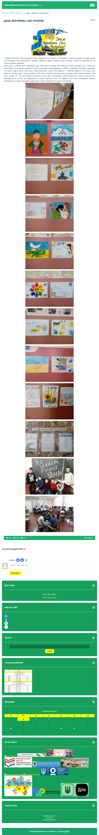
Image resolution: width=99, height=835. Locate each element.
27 (74, 728)
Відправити (15, 573)
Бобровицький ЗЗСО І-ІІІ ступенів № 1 (22, 5)
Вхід (54, 597)
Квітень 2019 (49, 711)
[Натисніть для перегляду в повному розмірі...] (49, 118)
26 (61, 728)
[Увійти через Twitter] (6, 627)
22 (11, 728)
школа (16, 538)
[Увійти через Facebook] (22, 560)
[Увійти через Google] (26, 560)
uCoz (66, 831)
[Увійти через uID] (18, 560)
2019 (12, 13)
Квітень (19, 13)
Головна (5, 13)
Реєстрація (47, 597)
